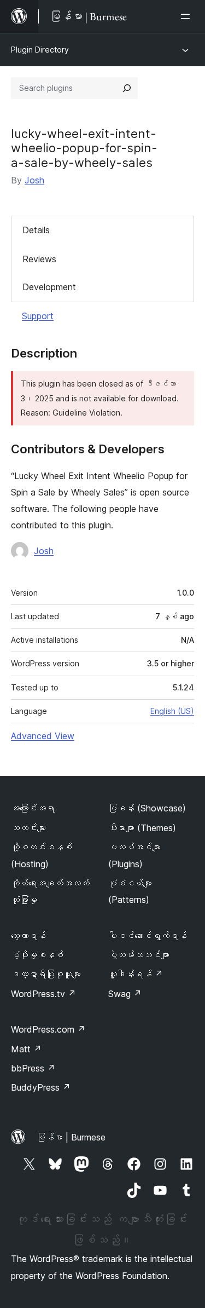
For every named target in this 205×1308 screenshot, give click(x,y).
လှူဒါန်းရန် (135, 974)
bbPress (33, 1068)
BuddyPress (41, 1087)
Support (38, 315)
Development (49, 286)
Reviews (39, 258)
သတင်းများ (28, 827)
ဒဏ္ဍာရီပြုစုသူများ (46, 974)
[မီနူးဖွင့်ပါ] (187, 16)
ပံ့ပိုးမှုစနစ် (37, 954)
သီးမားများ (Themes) (142, 827)
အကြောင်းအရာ (33, 808)
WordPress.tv (43, 993)
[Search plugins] (127, 88)
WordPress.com (48, 1029)
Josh (34, 180)
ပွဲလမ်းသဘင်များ (138, 954)
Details (36, 229)
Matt (26, 1049)
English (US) (172, 711)
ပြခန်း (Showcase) (147, 808)
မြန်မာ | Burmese (71, 1137)
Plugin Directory (40, 49)
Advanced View (42, 735)
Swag (125, 993)
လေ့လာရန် (28, 935)
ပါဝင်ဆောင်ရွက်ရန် (147, 935)
